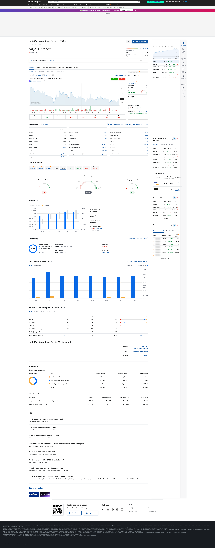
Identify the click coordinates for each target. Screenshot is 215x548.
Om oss (150, 504)
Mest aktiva (156, 144)
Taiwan (145, 355)
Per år (30, 265)
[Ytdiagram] (33, 75)
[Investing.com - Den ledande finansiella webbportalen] (34, 2)
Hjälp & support (152, 511)
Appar (130, 504)
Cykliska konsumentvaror (140, 351)
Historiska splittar (60, 71)
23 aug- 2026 (104, 147)
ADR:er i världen (58, 7)
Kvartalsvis (37, 265)
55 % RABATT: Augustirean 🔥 (155, 1)
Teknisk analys (36, 162)
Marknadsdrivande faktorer (159, 139)
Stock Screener (38, 7)
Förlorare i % (172, 144)
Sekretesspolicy (200, 544)
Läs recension (177, 183)
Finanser (61, 67)
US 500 (155, 64)
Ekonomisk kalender (91, 4)
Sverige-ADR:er (66, 7)
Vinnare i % (164, 144)
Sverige (45, 7)
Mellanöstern (85, 7)
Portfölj (131, 508)
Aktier (30, 7)
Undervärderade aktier (108, 7)
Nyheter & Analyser (49, 67)
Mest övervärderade (171, 230)
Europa (78, 7)
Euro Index (156, 77)
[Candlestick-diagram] (30, 75)
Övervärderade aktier (119, 7)
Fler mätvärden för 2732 (140, 124)
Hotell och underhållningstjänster (141, 347)
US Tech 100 (156, 66)
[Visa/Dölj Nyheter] (53, 75)
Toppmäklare (157, 173)
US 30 (154, 72)
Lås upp (67, 335)
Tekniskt (69, 67)
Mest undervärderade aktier (160, 226)
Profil (36, 71)
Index (160, 43)
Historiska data (49, 71)
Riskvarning (209, 544)
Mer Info (52, 60)
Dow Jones (156, 69)
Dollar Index (156, 74)
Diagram (38, 67)
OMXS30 (155, 61)
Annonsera (151, 508)
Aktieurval (100, 4)
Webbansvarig (133, 511)
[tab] (32, 168)
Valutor (155, 43)
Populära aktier (158, 198)
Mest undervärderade (158, 230)
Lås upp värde (142, 48)
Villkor (191, 544)
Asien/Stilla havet (93, 7)
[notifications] (183, 1)
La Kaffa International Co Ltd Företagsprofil (50, 342)
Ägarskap (41, 71)
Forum (76, 67)
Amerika (74, 7)
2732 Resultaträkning (39, 261)
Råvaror (166, 43)
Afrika (100, 7)
